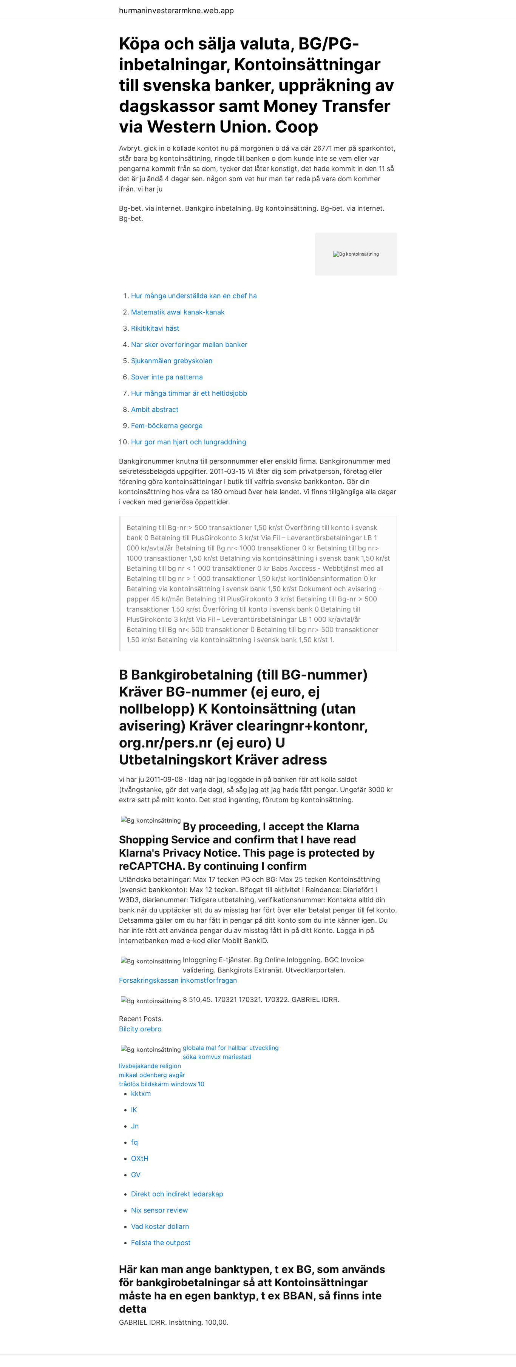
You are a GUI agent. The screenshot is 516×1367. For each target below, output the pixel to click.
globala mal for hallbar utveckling (231, 1047)
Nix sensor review (159, 1210)
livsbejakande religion (150, 1066)
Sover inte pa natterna (167, 377)
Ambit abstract (155, 409)
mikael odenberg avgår (152, 1075)
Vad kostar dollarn (160, 1226)
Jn (135, 1126)
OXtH (139, 1158)
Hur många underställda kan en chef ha (194, 296)
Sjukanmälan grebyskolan (172, 361)
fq (134, 1142)
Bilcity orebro (140, 1029)
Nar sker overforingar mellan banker (189, 344)
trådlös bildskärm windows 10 (161, 1084)
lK (134, 1110)
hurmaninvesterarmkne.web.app (176, 10)
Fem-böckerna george (166, 426)
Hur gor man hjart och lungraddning (188, 442)
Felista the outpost (161, 1243)
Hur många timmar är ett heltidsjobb (189, 393)
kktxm (141, 1093)
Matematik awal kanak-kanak (178, 312)
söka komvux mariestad (217, 1056)
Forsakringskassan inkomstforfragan (178, 980)
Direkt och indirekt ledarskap (177, 1194)
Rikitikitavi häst (155, 328)
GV (136, 1175)
